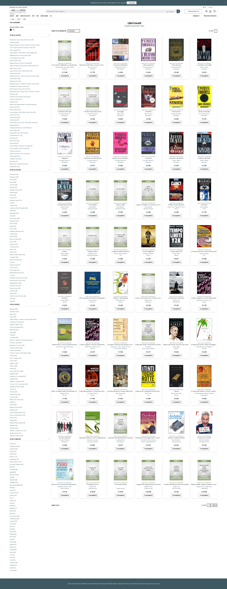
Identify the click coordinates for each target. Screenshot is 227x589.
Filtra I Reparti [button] (15, 304)
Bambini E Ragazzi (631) (16, 324)
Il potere (64, 298)
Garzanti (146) (13, 234)
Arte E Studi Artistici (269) (16, 371)
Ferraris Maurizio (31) (15, 109)
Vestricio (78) (13, 495)
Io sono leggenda (148, 251)
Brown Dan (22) (14, 161)
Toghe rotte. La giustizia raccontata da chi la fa (151, 391)
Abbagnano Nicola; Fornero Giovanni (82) (20, 55)
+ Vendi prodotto (193, 11)
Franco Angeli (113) (15, 270)
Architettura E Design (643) (17, 322)
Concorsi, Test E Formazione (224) (19, 384)
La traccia (148, 158)
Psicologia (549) (14, 337)
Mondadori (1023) (14, 177)
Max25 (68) (13, 511)
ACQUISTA (65, 76)
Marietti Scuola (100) (15, 288)
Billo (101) (12, 467)
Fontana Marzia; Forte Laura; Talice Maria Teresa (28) (23, 122)
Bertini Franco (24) (14, 140)
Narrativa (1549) (14, 309)
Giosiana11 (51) (14, 562)
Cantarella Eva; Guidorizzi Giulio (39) (19, 86)
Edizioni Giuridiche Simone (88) (18, 296)
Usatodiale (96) (13, 469)
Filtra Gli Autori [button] (15, 35)
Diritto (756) (13, 314)
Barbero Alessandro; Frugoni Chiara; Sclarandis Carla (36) (24, 91)
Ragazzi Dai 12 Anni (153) (16, 399)
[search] (178, 11)
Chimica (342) (13, 361)
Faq (205, 7)
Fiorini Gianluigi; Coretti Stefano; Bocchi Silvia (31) (23, 112)
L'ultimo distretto (148, 65)
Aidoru (65, 251)
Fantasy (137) (13, 417)
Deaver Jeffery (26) (15, 130)
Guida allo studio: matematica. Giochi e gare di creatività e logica (157, 345)
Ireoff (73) (12, 503)
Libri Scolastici (25, 16)
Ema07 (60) (13, 531)
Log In (211, 7)
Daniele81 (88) (13, 480)
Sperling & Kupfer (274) (16, 200)
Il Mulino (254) (13, 205)
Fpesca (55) (13, 552)
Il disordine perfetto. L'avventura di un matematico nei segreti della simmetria (106, 391)
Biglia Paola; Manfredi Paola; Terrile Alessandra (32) (23, 104)
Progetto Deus (92, 251)
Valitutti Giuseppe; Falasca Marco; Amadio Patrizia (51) (24, 65)
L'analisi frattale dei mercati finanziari (176, 484)
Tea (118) (12, 262)
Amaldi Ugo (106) (14, 42)
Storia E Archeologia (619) (16, 327)
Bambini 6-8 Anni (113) (15, 433)
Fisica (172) (13, 389)
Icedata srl (148, 583)
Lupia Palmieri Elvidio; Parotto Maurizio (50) (21, 71)
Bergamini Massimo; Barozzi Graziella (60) (21, 63)
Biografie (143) (13, 410)
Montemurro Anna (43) (15, 81)
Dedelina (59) (13, 534)
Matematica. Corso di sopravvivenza (64, 345)
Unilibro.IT (196, 16)
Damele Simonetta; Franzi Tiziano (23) (20, 153)
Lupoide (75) (13, 500)
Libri (17, 16)
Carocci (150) (13, 229)
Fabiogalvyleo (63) (14, 518)
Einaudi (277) (13, 198)
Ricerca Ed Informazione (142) (17, 415)
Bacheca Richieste (210, 16)
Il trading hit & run (92, 484)
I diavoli (176, 391)
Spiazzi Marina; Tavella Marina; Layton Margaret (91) (23, 53)
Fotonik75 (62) (13, 521)
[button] (215, 11)
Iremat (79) (12, 490)
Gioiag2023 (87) (14, 482)
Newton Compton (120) (15, 260)
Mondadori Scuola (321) (16, 190)
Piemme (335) (13, 187)
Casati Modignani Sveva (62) (17, 58)
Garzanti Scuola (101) (15, 285)
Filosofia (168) (13, 392)
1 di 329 (211, 31)
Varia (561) (12, 335)
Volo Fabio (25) (13, 138)
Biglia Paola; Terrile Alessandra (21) (19, 164)
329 (215, 505)
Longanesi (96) (13, 291)
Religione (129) (13, 425)
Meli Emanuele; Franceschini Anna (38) (20, 89)
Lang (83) (12, 301)
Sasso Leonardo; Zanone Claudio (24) (19, 148)
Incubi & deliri (120, 205)
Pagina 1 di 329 (55, 505)
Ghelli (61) (12, 529)
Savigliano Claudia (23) (16, 159)
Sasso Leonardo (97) (15, 50)
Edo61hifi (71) (13, 508)
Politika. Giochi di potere (176, 205)
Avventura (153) (14, 397)
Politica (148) (13, 405)
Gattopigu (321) (14, 449)
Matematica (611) (14, 330)
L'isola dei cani (176, 65)
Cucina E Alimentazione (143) (17, 412)
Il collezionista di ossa (64, 205)
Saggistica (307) (14, 363)
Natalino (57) (13, 544)
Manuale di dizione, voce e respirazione (93, 438)
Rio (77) (12, 498)
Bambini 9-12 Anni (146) (16, 407)
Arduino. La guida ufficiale (176, 438)
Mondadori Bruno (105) (15, 283)
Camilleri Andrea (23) (15, 151)
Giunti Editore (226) (15, 218)
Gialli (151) (12, 402)
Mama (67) (12, 513)
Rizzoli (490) (13, 182)
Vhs (37, 16)
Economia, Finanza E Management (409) (20, 353)
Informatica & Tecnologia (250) (17, 376)
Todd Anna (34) (13, 102)
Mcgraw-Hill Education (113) (17, 273)
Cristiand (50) (13, 570)
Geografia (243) (14, 379)
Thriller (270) (13, 368)
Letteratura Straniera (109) (16, 436)
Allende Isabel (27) (14, 125)
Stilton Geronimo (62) (15, 60)
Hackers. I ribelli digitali (120, 298)
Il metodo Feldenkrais (120, 65)
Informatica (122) (14, 428)
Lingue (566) (13, 332)
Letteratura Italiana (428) (16, 348)
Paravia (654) (13, 179)
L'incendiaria (92, 205)
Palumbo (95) (13, 293)
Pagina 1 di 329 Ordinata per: (59, 31)
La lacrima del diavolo (176, 158)
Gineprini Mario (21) (15, 166)
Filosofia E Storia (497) (16, 342)
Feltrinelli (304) (13, 192)
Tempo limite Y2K (176, 251)
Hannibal (148, 112)
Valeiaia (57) (13, 547)
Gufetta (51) (13, 568)
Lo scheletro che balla (204, 65)
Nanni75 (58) (13, 542)
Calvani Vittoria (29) (15, 117)
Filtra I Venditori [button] (15, 439)
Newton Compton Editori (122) (17, 254)
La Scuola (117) (14, 267)
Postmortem (176, 112)
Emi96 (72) (12, 506)
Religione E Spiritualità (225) (17, 381)
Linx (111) (12, 275)
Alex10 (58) (13, 537)
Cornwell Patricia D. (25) (16, 135)
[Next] (215, 31)
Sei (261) (12, 203)
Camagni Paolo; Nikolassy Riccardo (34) (20, 97)
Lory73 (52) (13, 560)
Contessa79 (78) (14, 493)
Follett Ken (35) (14, 94)
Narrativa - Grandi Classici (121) (18, 430)
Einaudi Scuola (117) (15, 265)
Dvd (33, 16)
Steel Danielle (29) (14, 120)
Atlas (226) (12, 216)
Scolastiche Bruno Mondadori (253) (19, 208)
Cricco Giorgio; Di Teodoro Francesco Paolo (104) (22, 47)
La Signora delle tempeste (120, 251)
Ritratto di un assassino (120, 158)
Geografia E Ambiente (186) (17, 386)
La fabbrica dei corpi (64, 112)
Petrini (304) (13, 195)
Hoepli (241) (13, 210)
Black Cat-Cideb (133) (15, 239)
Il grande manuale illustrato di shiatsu (120, 438)
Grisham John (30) (14, 115)
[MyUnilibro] (210, 11)
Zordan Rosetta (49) (15, 73)
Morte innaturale (204, 112)
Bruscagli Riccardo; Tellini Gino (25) (19, 133)
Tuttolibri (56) (13, 549)
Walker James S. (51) (15, 68)
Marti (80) (12, 487)
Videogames (44, 16)
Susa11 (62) (13, 524)
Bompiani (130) (13, 244)
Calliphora (64, 158)
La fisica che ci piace (204, 438)
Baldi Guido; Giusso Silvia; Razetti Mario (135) (22, 40)
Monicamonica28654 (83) (16, 485)
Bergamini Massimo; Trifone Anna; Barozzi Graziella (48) (24, 76)
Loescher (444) (13, 185)
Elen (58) (12, 539)
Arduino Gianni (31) (15, 107)
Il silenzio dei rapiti (204, 158)
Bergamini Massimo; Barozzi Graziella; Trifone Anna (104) (25, 45)
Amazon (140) (13, 236)
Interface (204, 205)
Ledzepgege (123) (14, 459)
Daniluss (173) (13, 456)
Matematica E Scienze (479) (17, 345)
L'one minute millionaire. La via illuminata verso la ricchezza (71, 65)
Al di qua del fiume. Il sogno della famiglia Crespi (123, 391)
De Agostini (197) (14, 221)
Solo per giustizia (64, 438)
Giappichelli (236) (14, 213)
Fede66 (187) (13, 454)
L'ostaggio (120, 112)
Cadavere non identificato (92, 158)
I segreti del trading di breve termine (148, 484)
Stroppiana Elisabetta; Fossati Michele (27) (21, 128)
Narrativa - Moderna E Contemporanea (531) (21, 340)
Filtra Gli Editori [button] (15, 170)
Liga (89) (12, 477)
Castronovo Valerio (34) (16, 99)
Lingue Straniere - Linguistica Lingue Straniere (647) (23, 319)
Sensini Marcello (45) (15, 78)
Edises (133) (13, 241)
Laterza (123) (13, 252)
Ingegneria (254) (14, 374)
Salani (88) (12, 298)
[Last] (212, 505)
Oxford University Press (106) (17, 280)
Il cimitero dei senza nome (92, 112)
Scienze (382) (13, 355)
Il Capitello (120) (14, 257)
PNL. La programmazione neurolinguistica (93, 298)
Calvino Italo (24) (14, 143)
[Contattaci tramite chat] (206, 11)
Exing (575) (13, 443)
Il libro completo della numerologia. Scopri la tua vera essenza (72, 391)
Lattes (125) (13, 249)
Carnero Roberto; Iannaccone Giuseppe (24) (21, 146)
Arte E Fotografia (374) (15, 358)
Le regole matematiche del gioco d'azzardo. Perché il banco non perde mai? (132, 345)
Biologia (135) (13, 420)
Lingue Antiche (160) (15, 394)
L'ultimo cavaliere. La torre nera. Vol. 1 (148, 205)
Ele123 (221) (13, 451)
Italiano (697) (13, 317)
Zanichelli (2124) (14, 174)
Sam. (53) (12, 557)
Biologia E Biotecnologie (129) (17, 423)
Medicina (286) (13, 366)
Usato (12, 16)
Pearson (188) (13, 223)
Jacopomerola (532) (15, 446)
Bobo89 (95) (13, 472)
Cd (51, 16)
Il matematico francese (176, 298)
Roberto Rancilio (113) (15, 462)
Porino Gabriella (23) (15, 156)
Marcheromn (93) (14, 475)
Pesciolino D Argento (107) (16, 464)
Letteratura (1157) (14, 311)
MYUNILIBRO (132, 3)
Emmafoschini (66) (14, 516)
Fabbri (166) (13, 226)
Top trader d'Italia (120, 484)
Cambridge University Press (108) (18, 278)
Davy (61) (12, 526)
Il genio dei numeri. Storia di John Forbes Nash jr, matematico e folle (185, 345)
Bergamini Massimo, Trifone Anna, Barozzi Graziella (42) (24, 84)
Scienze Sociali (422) (15, 350)
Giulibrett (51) (13, 565)
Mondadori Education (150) (16, 231)
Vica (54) (12, 555)
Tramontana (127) (14, 247)
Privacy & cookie (155, 583)
